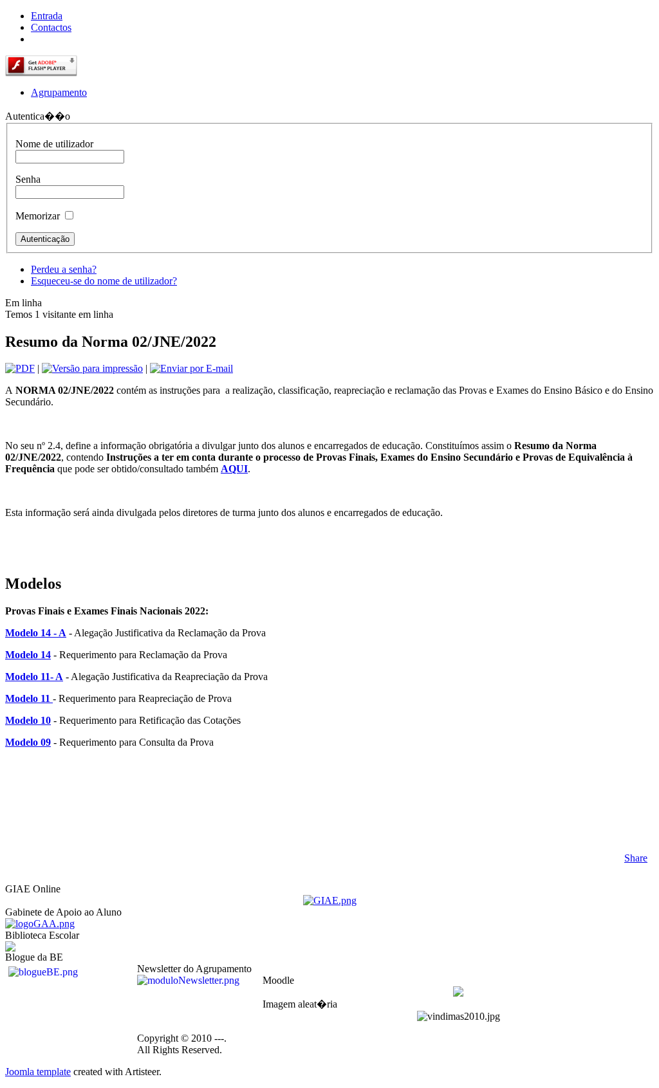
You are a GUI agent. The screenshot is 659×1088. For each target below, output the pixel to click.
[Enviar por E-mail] (191, 368)
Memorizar (37, 215)
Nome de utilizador (54, 143)
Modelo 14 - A (35, 632)
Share (635, 858)
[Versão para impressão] (92, 368)
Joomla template (38, 1071)
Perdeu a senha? (64, 269)
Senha (28, 179)
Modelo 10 (28, 720)
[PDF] (20, 368)
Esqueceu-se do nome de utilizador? (104, 280)
